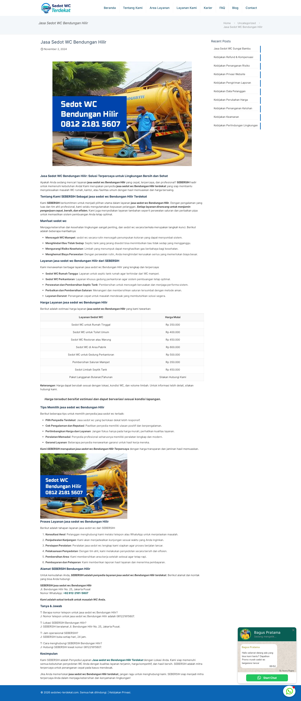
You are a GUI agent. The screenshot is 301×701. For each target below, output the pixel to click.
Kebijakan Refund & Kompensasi (233, 57)
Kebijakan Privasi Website (229, 74)
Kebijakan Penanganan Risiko (232, 65)
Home (227, 23)
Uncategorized (247, 23)
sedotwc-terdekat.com (65, 692)
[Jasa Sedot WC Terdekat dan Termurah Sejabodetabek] (56, 8)
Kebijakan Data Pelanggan (230, 91)
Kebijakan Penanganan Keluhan (233, 108)
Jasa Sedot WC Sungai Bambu (232, 48)
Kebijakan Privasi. (120, 692)
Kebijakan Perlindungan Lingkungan (236, 125)
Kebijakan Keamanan (226, 116)
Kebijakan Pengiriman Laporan (232, 82)
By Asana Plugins (286, 670)
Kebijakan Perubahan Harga (231, 99)
